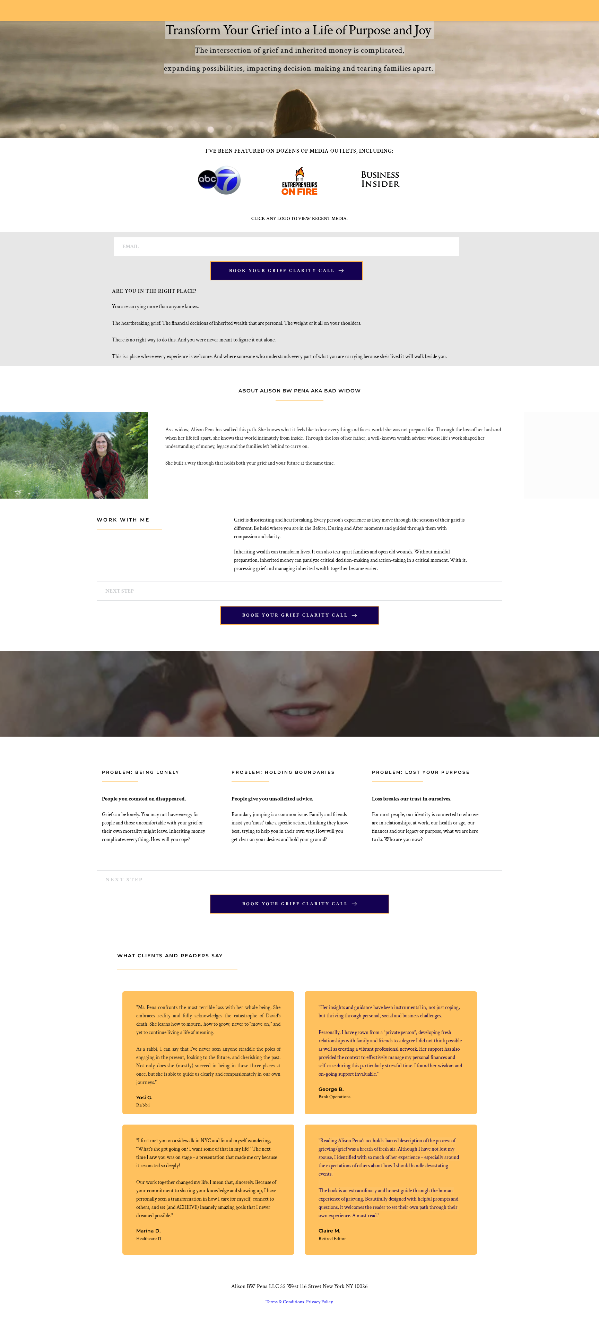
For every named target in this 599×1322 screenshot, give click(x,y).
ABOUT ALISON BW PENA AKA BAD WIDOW (299, 391)
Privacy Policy (320, 1302)
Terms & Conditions (285, 1302)
